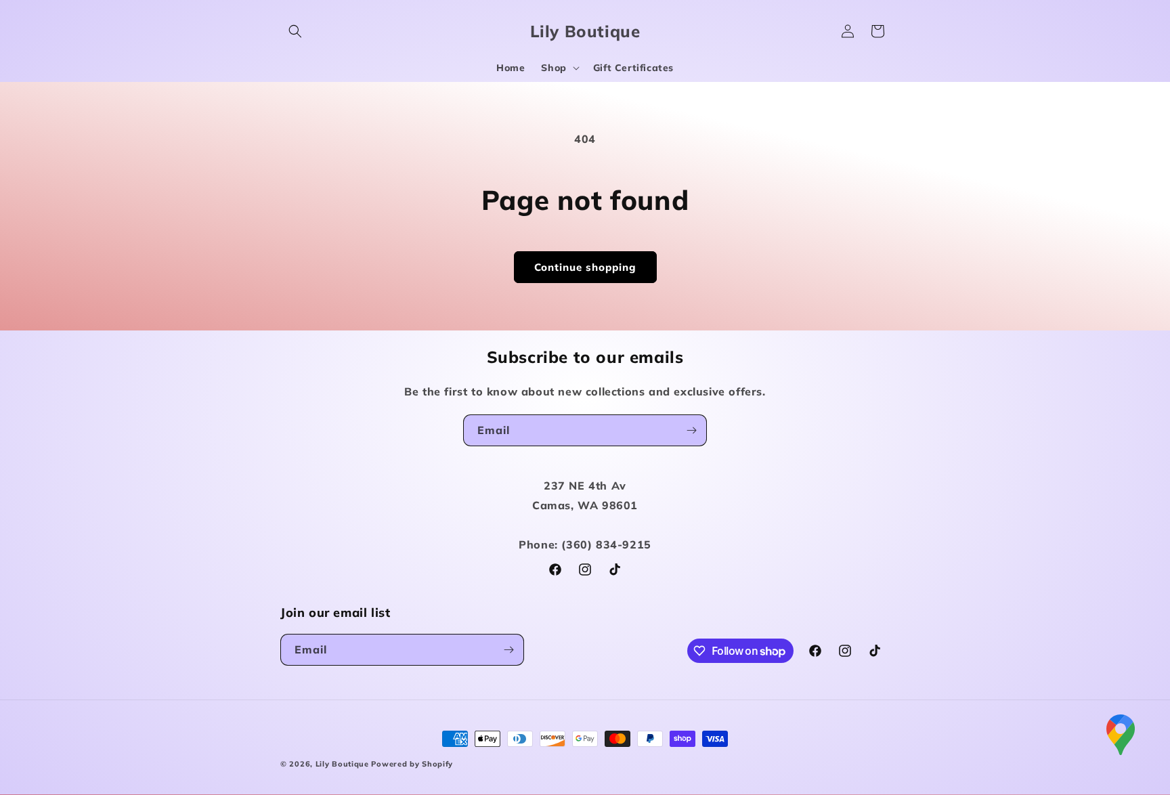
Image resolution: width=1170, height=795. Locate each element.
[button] (295, 31)
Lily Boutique (342, 764)
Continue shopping (585, 267)
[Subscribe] (691, 430)
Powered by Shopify (412, 764)
